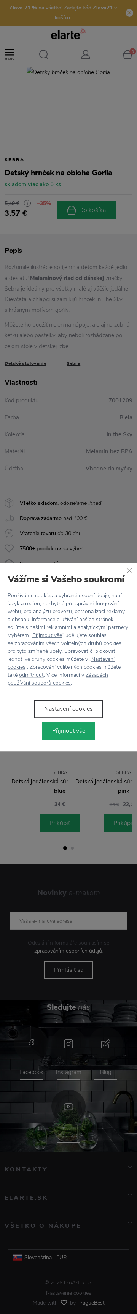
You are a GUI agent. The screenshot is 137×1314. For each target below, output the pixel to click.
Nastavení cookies (68, 709)
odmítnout (31, 675)
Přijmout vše (47, 635)
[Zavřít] (129, 570)
